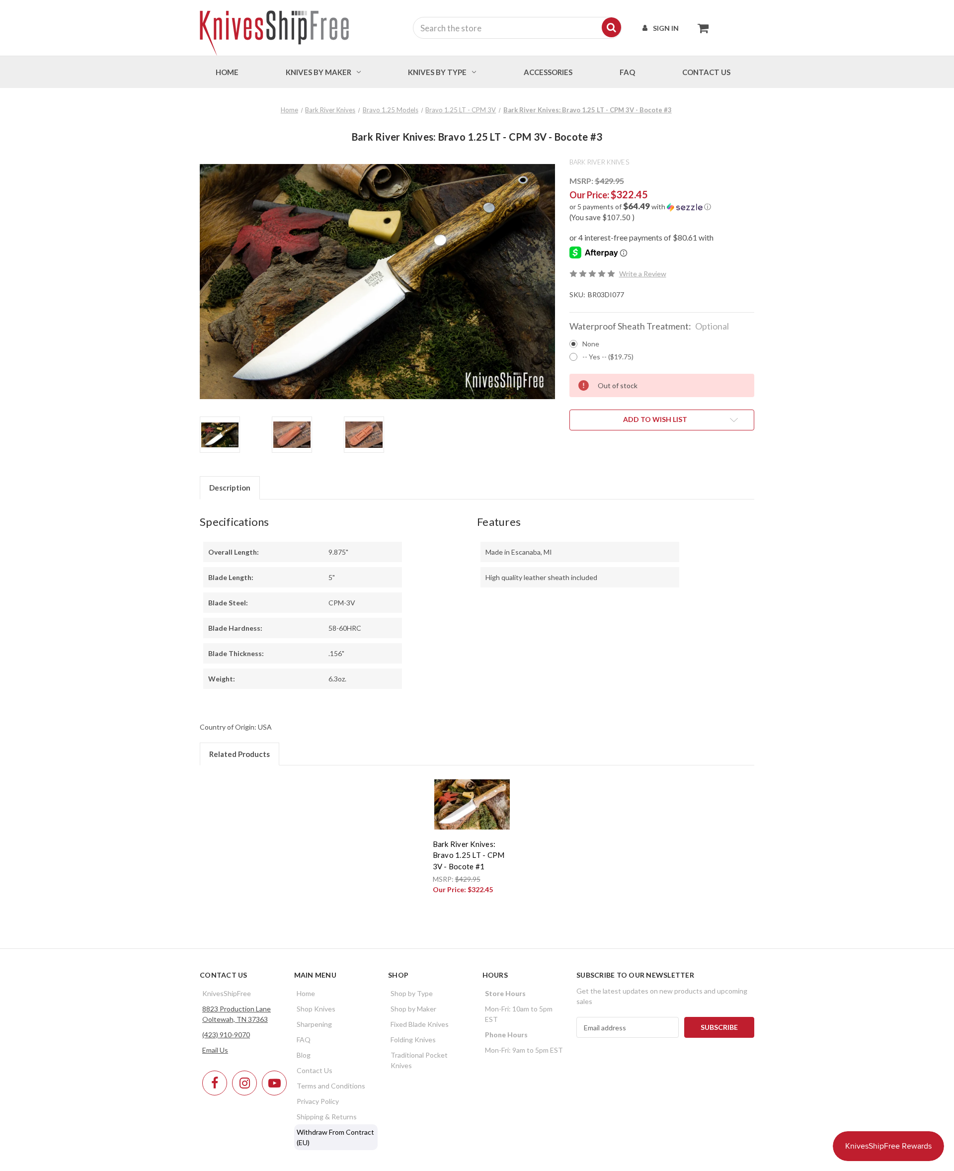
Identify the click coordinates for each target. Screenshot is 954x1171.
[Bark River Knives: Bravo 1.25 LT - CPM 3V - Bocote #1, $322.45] (472, 804)
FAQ (627, 72)
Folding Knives (413, 1039)
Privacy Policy (318, 1101)
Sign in (666, 28)
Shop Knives (316, 1008)
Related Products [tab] (239, 754)
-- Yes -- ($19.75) (608, 356)
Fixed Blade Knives (420, 1024)
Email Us (215, 1050)
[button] (661, 207)
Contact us (706, 72)
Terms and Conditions (331, 1086)
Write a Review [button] (642, 273)
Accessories (548, 72)
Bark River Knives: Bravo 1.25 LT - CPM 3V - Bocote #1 (469, 855)
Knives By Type (437, 72)
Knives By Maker (318, 72)
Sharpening (314, 1024)
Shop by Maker (413, 1008)
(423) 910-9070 (226, 1034)
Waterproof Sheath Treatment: (649, 326)
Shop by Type (412, 993)
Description (229, 487)
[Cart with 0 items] (700, 28)
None (590, 343)
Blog (304, 1055)
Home (227, 72)
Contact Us (314, 1070)
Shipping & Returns (327, 1116)
